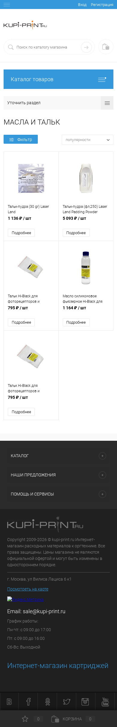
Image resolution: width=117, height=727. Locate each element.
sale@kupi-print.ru (44, 611)
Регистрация (102, 4)
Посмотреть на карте (27, 589)
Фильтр (24, 139)
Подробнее (21, 233)
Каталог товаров (32, 79)
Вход (82, 4)
